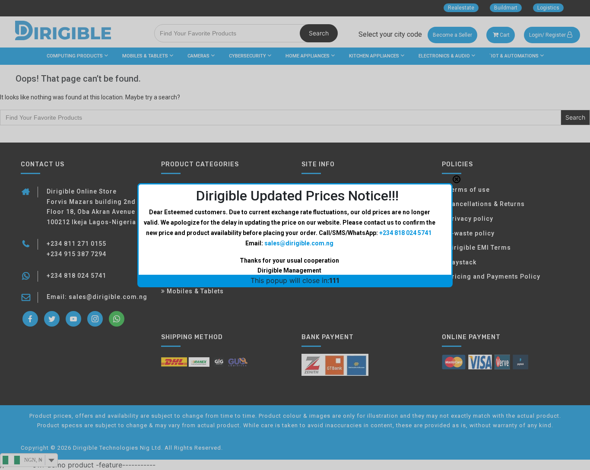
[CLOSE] (456, 179)
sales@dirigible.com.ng (298, 243)
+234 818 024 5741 (405, 232)
